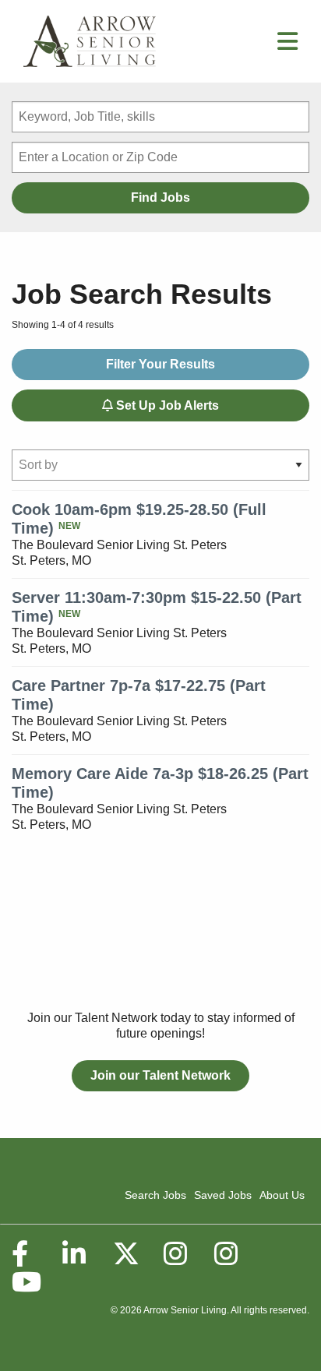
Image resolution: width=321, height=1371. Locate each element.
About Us (282, 1195)
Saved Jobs (223, 1195)
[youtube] (26, 1282)
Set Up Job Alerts (166, 405)
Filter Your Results (160, 364)
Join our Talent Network (160, 1075)
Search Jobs (155, 1195)
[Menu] (287, 45)
